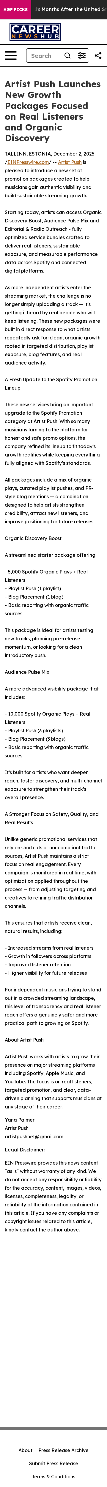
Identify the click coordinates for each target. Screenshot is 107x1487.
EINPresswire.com (28, 162)
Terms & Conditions (53, 1477)
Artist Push (70, 162)
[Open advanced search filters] (82, 55)
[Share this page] (98, 55)
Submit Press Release (53, 1463)
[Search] (67, 55)
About (25, 1450)
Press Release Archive (63, 1450)
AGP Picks (16, 9)
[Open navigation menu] (11, 55)
